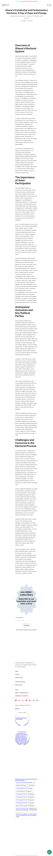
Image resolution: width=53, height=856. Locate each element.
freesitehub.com (24, 692)
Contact (17, 674)
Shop (16, 689)
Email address (19, 617)
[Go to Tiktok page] (34, 700)
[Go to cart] (48, 5)
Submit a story (19, 677)
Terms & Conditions (20, 681)
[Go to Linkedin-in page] (30, 700)
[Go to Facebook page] (27, 700)
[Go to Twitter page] (23, 700)
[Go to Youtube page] (16, 700)
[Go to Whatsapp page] (20, 700)
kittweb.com (18, 695)
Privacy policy (19, 684)
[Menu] (50, 5)
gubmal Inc (25, 695)
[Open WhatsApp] (49, 852)
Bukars (17, 692)
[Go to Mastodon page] (37, 700)
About (16, 671)
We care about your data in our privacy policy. (26, 629)
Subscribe (26, 625)
